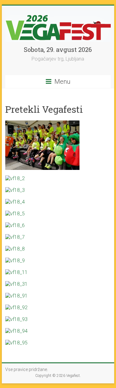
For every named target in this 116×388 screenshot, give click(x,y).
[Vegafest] (58, 13)
